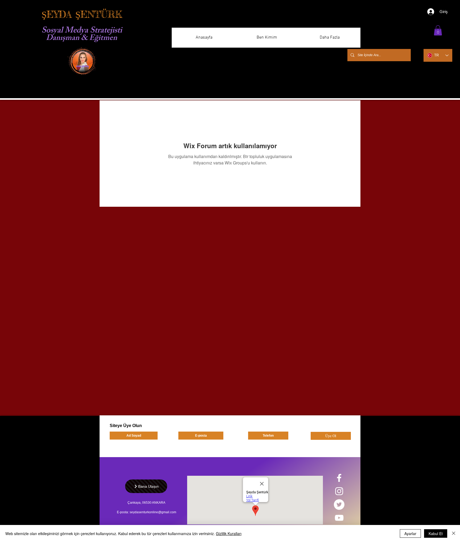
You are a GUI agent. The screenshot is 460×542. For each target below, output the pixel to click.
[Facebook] (339, 478)
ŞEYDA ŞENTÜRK (82, 14)
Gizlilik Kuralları (228, 533)
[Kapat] (453, 533)
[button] (438, 30)
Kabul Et (436, 533)
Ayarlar (410, 533)
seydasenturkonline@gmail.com (153, 512)
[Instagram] (339, 491)
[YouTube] (339, 517)
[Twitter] (339, 504)
